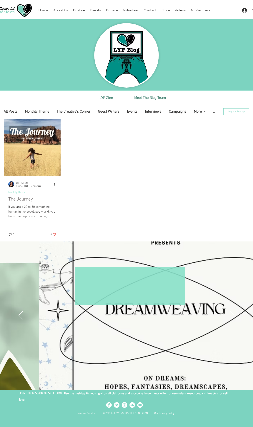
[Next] (232, 315)
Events (132, 111)
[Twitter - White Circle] (116, 405)
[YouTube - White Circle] (140, 405)
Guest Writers (109, 111)
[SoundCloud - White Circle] (132, 405)
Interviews (153, 111)
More (198, 111)
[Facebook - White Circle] (109, 405)
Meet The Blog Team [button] (150, 98)
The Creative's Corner (74, 111)
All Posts (11, 111)
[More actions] (55, 184)
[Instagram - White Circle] (124, 405)
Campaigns (178, 111)
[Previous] (21, 315)
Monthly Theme (37, 111)
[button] (60, 10)
